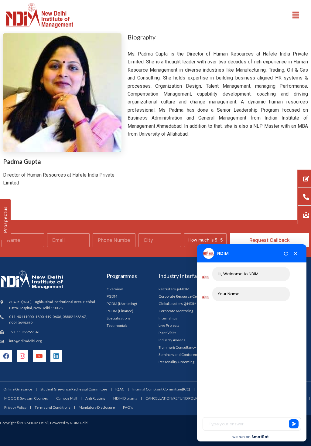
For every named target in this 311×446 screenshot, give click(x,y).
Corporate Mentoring (176, 311)
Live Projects (169, 325)
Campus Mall (66, 398)
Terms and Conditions (52, 407)
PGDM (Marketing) (122, 303)
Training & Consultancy (177, 347)
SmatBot (260, 436)
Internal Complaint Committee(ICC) (161, 389)
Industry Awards (172, 340)
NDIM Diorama (125, 398)
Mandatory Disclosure (97, 407)
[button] (296, 15)
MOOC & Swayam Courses (26, 398)
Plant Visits (167, 332)
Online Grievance (17, 389)
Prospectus (5, 219)
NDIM (223, 253)
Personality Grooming (176, 362)
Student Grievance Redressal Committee (73, 389)
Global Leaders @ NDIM (178, 303)
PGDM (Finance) (120, 311)
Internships (168, 318)
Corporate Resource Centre (181, 296)
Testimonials (117, 325)
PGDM (112, 296)
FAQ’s (128, 407)
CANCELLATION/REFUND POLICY (173, 398)
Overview (115, 289)
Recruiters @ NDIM (174, 289)
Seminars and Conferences (181, 354)
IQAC (119, 389)
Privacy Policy (15, 407)
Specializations (119, 318)
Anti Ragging (95, 398)
